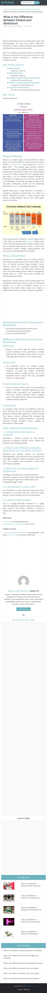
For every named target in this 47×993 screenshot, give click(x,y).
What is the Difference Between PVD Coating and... (31, 921)
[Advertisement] (23, 34)
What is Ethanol (15, 68)
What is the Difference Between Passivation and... (30, 897)
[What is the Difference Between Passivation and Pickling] (12, 898)
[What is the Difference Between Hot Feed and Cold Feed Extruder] (12, 910)
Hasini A (19, 26)
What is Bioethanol (15, 73)
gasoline (29, 241)
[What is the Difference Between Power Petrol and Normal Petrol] (12, 886)
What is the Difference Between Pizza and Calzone (21, 978)
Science (12, 9)
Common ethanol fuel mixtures (16, 532)
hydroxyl (41, 165)
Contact (20, 989)
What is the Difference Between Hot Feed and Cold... (31, 909)
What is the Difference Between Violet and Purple (20, 968)
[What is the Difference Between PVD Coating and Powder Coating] (12, 922)
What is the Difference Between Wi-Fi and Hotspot (21, 973)
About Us (27, 989)
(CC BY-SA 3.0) (12, 535)
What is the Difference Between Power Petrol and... (31, 885)
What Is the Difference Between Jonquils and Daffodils (22, 950)
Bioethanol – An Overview (14, 524)
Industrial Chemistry (32, 9)
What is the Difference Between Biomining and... (30, 933)
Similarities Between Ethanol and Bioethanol (24, 78)
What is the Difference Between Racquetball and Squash (23, 963)
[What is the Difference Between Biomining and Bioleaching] (12, 933)
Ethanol (7, 522)
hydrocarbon (17, 165)
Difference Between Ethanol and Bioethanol (24, 83)
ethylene (15, 186)
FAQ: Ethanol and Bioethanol (19, 87)
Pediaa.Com (29, 986)
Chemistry (20, 9)
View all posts (23, 609)
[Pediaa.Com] (7, 2)
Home (5, 9)
